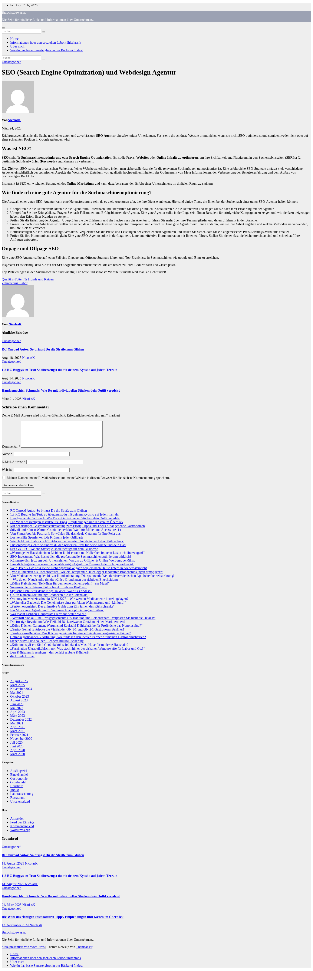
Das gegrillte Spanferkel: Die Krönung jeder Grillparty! (47, 537)
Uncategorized (11, 62)
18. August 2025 (13, 863)
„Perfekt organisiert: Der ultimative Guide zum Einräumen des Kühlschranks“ (62, 606)
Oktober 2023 (19, 696)
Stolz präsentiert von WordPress (23, 947)
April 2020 (17, 750)
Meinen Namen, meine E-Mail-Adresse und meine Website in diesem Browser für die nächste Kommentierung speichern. (88, 478)
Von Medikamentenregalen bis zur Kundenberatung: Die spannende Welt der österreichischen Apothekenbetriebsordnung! (92, 575)
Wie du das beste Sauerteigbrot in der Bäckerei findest (46, 50)
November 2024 (21, 689)
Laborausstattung (21, 794)
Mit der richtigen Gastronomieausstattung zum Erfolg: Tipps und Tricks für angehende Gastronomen (77, 526)
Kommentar (11, 446)
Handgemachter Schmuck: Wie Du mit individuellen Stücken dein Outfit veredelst (61, 390)
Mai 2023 (16, 708)
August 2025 (19, 681)
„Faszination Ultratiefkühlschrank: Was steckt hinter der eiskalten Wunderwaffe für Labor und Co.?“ (77, 648)
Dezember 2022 (21, 719)
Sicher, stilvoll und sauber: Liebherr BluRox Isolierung (47, 641)
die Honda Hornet (22, 656)
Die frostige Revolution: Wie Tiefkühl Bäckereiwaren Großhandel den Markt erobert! (67, 621)
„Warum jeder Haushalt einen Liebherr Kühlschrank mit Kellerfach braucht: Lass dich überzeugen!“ (77, 552)
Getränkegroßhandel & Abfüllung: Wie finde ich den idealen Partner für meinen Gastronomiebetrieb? (78, 637)
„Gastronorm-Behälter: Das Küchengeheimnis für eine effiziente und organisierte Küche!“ (70, 633)
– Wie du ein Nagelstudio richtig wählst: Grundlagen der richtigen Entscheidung (64, 579)
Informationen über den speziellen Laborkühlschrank (45, 42)
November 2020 (21, 738)
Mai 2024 (16, 692)
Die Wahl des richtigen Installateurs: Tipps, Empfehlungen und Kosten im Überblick (66, 522)
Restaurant (17, 797)
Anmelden (17, 818)
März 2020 (17, 754)
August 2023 (19, 700)
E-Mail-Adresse (14, 462)
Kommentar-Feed (22, 826)
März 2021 (17, 731)
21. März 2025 (12, 904)
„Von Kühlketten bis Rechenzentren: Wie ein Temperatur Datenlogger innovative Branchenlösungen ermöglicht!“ (86, 572)
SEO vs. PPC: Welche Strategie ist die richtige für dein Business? (54, 549)
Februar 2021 (19, 735)
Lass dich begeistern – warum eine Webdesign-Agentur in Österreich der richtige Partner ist (72, 564)
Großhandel (18, 782)
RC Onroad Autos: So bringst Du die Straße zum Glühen (43, 349)
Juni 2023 (16, 704)
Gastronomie (18, 778)
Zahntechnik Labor (14, 283)
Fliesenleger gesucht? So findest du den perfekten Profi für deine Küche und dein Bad (68, 545)
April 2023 (17, 712)
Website (7, 469)
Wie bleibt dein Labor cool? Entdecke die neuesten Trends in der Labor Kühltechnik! (67, 541)
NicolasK (14, 120)
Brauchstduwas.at (14, 12)
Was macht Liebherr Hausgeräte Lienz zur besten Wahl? (48, 614)
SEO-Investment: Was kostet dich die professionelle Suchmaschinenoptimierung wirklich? (70, 556)
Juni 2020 (16, 746)
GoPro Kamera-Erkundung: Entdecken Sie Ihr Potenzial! (49, 595)
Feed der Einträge (22, 822)
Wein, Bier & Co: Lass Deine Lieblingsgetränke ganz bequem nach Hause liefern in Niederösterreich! (78, 568)
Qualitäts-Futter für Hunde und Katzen (28, 279)
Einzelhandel (19, 774)
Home (14, 38)
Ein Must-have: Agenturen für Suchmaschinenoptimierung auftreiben (57, 610)
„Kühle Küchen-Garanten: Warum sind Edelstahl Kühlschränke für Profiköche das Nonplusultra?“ (76, 625)
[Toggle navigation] (3, 28)
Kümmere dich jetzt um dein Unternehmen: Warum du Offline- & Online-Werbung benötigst (72, 560)
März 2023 (17, 715)
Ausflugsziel (18, 771)
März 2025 (17, 685)
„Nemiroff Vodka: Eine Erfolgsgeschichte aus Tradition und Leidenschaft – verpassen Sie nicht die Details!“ (82, 618)
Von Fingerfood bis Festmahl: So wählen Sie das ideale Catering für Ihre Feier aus (65, 533)
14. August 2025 (13, 884)
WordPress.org (20, 830)
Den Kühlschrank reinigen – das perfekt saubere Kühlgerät (49, 652)
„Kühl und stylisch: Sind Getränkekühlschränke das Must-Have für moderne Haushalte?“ (70, 644)
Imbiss (14, 790)
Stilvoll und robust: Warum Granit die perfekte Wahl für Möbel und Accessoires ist (65, 529)
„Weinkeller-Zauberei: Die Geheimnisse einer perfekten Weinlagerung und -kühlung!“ (68, 602)
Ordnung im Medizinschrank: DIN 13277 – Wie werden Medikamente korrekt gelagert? (69, 598)
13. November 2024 (16, 925)
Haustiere (16, 786)
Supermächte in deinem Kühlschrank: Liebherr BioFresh (48, 587)
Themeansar (84, 947)
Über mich (17, 46)
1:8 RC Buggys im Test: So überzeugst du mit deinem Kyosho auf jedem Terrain (59, 370)
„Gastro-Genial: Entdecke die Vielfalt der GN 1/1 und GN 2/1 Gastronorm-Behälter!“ (67, 629)
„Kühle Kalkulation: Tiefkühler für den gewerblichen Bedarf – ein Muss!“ (60, 583)
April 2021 (17, 727)
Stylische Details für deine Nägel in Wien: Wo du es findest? (51, 591)
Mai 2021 (16, 723)
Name (7, 454)
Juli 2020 (16, 742)
